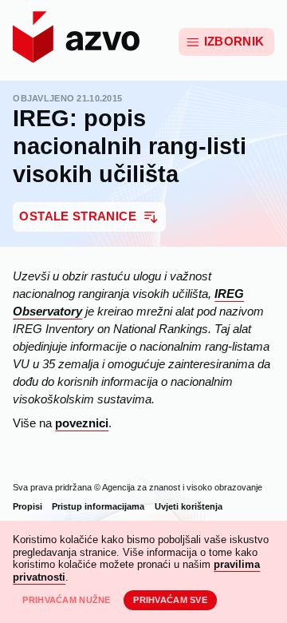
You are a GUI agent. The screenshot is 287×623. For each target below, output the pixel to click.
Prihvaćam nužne (66, 600)
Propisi (27, 506)
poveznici (81, 423)
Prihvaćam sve (170, 600)
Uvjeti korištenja (188, 506)
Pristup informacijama (98, 506)
